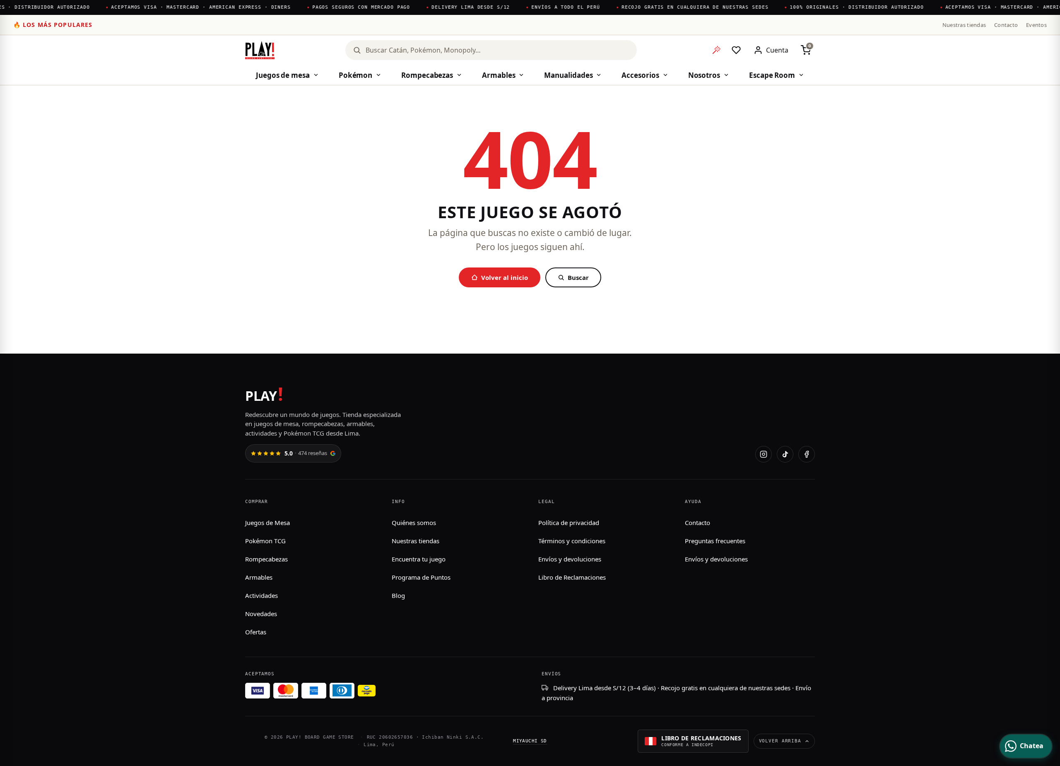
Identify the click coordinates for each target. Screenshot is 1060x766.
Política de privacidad (568, 522)
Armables (498, 75)
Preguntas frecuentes (715, 541)
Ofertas (255, 632)
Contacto (1006, 25)
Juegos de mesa (283, 75)
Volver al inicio (504, 277)
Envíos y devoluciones (569, 559)
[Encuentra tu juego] (716, 50)
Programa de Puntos (421, 577)
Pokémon (355, 75)
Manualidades (568, 75)
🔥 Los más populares (52, 25)
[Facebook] (806, 454)
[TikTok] (785, 454)
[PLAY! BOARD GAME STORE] (260, 50)
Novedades (261, 613)
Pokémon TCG (265, 541)
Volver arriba (780, 741)
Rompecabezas (427, 75)
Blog (398, 595)
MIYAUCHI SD (530, 741)
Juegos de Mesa (267, 522)
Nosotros (704, 75)
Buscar (578, 277)
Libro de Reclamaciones (572, 577)
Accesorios (640, 75)
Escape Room (772, 75)
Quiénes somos (414, 522)
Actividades (261, 595)
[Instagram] (763, 454)
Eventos (1036, 25)
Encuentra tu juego (419, 559)
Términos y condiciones (571, 541)
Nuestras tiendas (964, 25)
